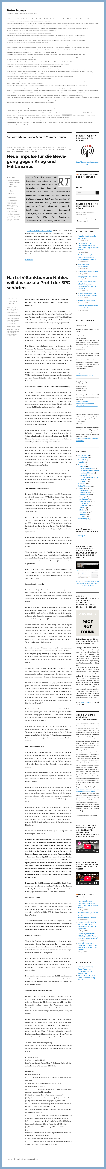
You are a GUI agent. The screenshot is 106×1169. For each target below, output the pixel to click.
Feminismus (84, 499)
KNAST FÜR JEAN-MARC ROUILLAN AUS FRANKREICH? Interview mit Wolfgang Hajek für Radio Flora (29, 119)
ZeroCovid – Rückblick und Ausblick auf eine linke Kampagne (73, 80)
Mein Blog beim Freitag (85, 967)
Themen (44, 115)
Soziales (11, 193)
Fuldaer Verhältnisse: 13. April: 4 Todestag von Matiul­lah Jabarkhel (21, 71)
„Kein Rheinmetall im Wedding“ (39, 230)
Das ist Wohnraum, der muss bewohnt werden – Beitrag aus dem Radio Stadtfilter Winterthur (60, 37)
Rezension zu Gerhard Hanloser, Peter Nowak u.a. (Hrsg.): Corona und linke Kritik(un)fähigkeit (55, 90)
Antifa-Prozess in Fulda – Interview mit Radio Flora (18, 124)
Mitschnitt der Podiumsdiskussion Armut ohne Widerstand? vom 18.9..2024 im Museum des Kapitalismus (64, 28)
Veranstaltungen (66, 115)
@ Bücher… (57, 115)
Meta (21, 117)
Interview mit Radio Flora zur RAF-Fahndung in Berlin (19, 40)
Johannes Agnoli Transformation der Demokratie (13, 315)
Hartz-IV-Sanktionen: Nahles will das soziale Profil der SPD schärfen (38, 282)
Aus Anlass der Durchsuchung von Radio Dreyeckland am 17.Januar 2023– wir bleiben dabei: (27, 66)
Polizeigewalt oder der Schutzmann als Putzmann (75, 45)
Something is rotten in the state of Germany (64, 68)
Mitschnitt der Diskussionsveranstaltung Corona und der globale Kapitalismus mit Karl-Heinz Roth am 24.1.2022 (32, 88)
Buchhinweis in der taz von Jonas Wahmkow (88, 90)
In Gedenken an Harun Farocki (61, 119)
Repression (83, 512)
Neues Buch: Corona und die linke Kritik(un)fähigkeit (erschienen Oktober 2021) (24, 108)
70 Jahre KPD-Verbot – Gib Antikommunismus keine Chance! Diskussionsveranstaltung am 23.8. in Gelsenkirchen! (65, 18)
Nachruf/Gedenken (84, 486)
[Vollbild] (97, 851)
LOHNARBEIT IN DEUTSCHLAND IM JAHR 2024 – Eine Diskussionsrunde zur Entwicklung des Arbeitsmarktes (31, 30)
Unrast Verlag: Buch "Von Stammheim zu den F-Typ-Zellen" (87, 978)
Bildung (11, 184)
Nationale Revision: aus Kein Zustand (71, 49)
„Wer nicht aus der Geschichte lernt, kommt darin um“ (19, 52)
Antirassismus (82, 458)
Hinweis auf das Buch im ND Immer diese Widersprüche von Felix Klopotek (24, 95)
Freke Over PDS (13, 309)
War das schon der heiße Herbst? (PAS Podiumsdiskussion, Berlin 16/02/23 (72, 47)
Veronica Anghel (83, 519)
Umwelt (82, 516)
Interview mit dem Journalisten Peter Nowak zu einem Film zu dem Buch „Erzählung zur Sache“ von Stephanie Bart (59, 40)
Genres (50, 115)
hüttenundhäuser (85, 501)
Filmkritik (81, 462)
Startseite (9, 115)
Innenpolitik (12, 186)
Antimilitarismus (14, 182)
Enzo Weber (12, 307)
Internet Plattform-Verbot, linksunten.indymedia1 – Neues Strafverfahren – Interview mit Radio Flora (29, 68)
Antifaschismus (13, 180)
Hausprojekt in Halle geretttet (87, 277)
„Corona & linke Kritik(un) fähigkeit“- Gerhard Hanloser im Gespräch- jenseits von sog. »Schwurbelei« (29, 110)
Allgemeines (84, 490)
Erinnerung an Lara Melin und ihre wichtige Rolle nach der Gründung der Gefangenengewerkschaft (29, 97)
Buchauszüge (84, 475)
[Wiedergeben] (79, 851)
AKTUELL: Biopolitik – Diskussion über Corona (28, 115)
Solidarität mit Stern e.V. (80, 35)
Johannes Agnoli (11, 314)
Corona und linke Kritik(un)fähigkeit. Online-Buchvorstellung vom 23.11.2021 (61, 108)
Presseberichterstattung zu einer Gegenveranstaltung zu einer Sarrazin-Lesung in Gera (26, 122)
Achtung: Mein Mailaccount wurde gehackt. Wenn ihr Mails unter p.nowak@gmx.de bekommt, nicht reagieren (32, 54)
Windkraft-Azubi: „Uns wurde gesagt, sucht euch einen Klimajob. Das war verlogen (88, 257)
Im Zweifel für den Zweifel (86, 301)
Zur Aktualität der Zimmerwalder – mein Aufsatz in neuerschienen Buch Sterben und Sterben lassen (29, 33)
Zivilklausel (10, 219)
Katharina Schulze (11, 202)
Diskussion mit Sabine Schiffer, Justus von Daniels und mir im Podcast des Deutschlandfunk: (27, 42)
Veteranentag (16, 216)
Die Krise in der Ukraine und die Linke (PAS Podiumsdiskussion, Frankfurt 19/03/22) (25, 73)
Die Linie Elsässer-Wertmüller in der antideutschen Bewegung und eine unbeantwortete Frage (28, 21)
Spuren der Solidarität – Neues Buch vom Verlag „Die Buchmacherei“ (22, 37)
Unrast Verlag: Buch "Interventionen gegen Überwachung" (85, 971)
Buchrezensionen (87, 469)
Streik (96, 80)
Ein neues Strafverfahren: (55, 66)
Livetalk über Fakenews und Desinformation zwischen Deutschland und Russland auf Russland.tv (47, 117)
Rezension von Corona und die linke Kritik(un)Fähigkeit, (19, 90)
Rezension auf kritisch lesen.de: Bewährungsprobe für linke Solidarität (22, 92)
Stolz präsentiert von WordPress (27, 1159)
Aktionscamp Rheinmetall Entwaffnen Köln (13, 199)
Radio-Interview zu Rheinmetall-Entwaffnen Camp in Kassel (72, 54)
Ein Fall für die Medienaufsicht (88, 272)
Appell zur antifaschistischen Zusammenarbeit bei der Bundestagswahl (23, 28)
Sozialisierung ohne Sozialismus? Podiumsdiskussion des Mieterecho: (22, 18)
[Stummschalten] (94, 851)
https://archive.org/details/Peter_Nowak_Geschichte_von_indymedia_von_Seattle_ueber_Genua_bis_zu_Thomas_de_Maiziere (87, 583)
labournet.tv (85, 702)
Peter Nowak (16, 10)
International (12, 189)
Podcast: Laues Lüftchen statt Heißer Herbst (17, 49)
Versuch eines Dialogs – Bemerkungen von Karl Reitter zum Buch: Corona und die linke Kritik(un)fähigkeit (64, 92)
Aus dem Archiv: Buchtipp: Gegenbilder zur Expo (87, 23)
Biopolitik (81, 460)
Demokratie (40, 83)
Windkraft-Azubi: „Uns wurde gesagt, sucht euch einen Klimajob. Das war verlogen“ (88, 915)
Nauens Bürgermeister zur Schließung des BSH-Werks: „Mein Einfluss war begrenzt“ (88, 936)
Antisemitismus (15, 83)
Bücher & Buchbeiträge (78, 115)
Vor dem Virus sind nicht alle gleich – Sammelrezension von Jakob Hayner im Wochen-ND (62, 95)
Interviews (83, 482)
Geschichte (81, 484)
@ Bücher (83, 466)
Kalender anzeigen (92, 219)
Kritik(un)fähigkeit (83, 85)
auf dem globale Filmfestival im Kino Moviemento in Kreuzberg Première (87, 789)
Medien (82, 510)
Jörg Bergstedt (13, 200)
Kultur (10, 191)
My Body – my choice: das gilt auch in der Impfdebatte (71, 88)
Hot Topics (81, 536)
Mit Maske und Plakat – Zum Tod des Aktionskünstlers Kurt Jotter (21, 59)
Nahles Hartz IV (13, 328)
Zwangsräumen (32, 83)
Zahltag (8, 83)
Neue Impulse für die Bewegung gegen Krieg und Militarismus (37, 161)
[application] (87, 846)
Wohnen (91, 80)
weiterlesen (29, 260)
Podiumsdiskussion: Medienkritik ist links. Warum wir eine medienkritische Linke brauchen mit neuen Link (30, 35)
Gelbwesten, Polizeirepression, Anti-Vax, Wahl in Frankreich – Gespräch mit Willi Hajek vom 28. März (29, 78)
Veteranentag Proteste (12, 217)
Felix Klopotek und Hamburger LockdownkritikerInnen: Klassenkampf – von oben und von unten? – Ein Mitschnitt (32, 80)
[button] (81, 221)
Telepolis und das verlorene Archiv (14, 25)
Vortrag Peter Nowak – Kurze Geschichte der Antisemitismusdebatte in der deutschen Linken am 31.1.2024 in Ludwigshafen (34, 45)
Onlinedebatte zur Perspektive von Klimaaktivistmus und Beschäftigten (45, 49)
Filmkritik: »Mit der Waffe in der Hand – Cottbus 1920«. (45, 52)
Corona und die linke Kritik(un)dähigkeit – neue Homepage (20, 57)
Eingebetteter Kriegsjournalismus (83, 68)
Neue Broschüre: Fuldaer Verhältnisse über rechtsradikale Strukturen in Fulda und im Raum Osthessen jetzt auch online (65, 71)
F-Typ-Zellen (23, 83)
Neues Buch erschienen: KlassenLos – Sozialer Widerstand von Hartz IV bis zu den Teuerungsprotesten (30, 47)
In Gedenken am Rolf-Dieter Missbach (64, 35)
